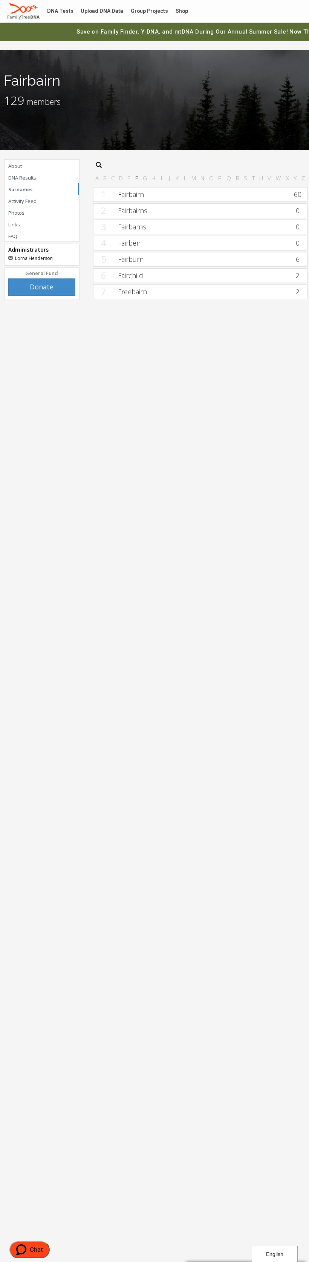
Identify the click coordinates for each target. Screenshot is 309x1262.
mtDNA (184, 31)
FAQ (12, 236)
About (15, 166)
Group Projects (141, 11)
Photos (16, 212)
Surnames (20, 189)
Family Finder (119, 31)
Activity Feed (22, 201)
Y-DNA (150, 31)
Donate (42, 286)
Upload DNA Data (96, 11)
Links (14, 224)
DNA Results (22, 177)
